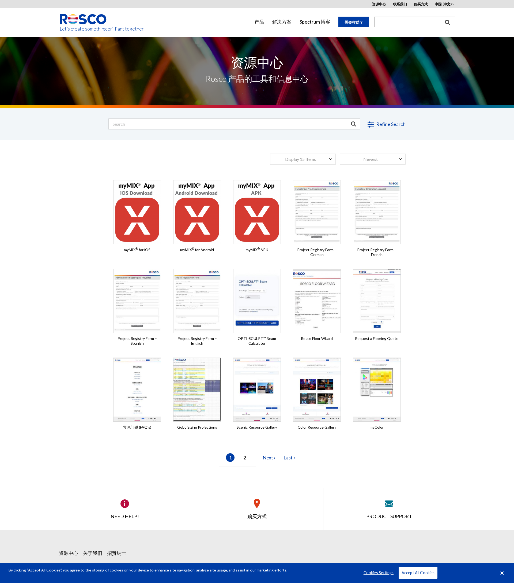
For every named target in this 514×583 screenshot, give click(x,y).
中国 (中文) (443, 4)
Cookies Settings (379, 573)
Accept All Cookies (418, 573)
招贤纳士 (116, 553)
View (317, 192)
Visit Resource (137, 208)
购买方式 (421, 4)
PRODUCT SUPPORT (389, 516)
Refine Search (390, 124)
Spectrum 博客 (315, 22)
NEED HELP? (125, 516)
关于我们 (92, 553)
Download (256, 208)
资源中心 (379, 4)
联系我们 (400, 4)
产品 (259, 22)
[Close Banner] (502, 573)
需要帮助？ (354, 22)
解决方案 (282, 22)
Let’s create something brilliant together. (83, 29)
